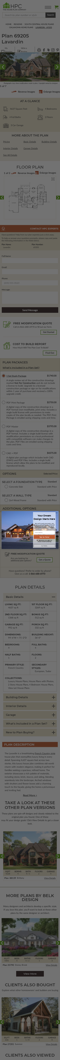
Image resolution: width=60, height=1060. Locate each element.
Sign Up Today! (44, 537)
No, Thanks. (44, 545)
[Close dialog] (56, 512)
